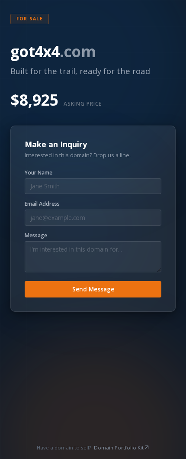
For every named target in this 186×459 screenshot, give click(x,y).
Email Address (42, 204)
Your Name (38, 173)
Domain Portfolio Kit (119, 447)
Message (36, 236)
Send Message (93, 289)
